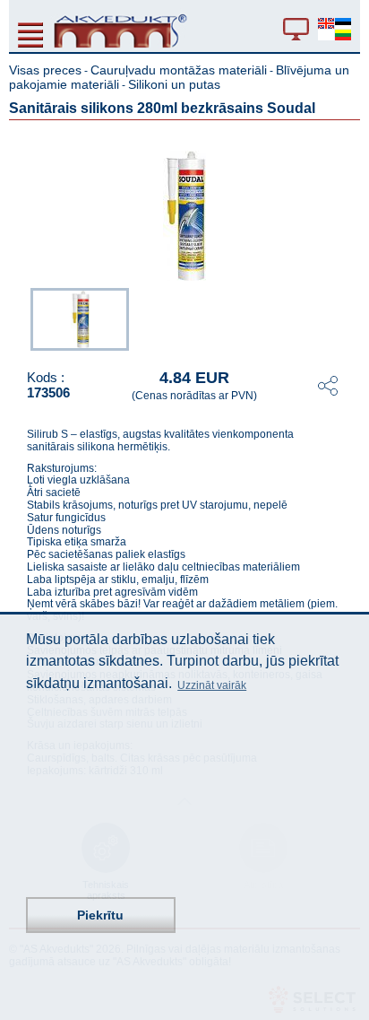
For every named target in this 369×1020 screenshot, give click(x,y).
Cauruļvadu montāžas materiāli (178, 70)
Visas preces (45, 70)
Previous (21, 318)
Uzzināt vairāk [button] (211, 685)
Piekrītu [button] (100, 915)
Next (347, 318)
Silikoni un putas (174, 84)
